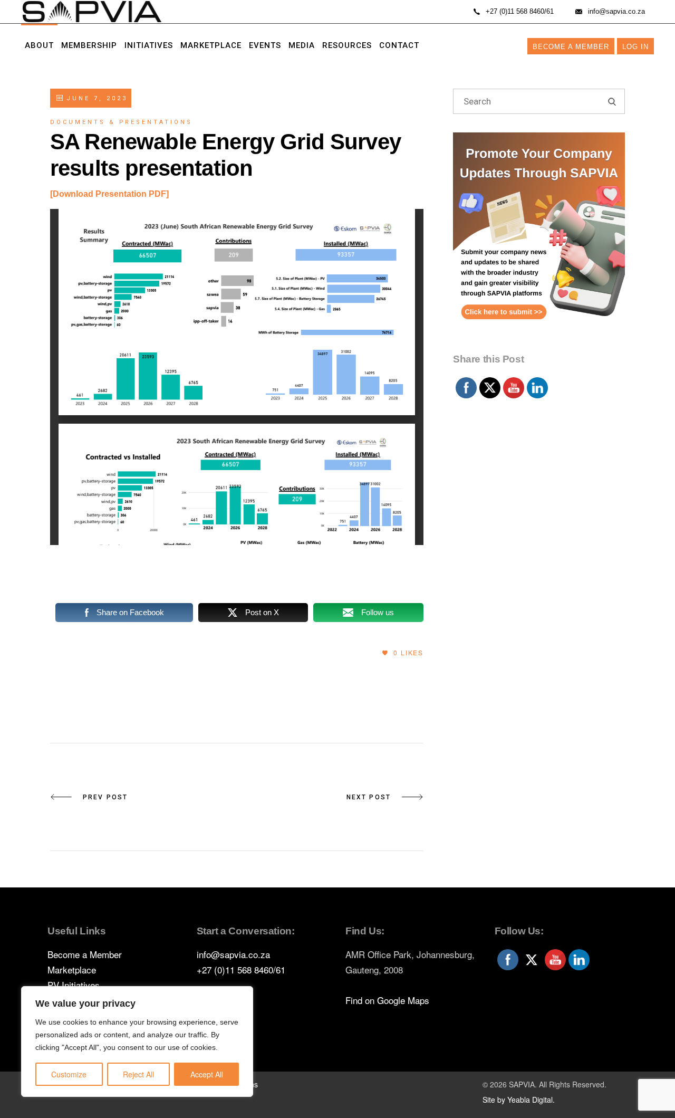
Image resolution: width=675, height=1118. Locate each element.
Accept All (206, 1074)
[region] (137, 1041)
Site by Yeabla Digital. (519, 1099)
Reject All (138, 1074)
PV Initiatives (73, 984)
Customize (68, 1074)
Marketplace (71, 969)
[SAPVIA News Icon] (539, 240)
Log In (635, 47)
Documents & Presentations (121, 122)
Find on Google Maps (387, 1000)
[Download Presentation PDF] (109, 193)
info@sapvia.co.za (233, 954)
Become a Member (571, 47)
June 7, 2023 (95, 98)
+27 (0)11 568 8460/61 (241, 969)
